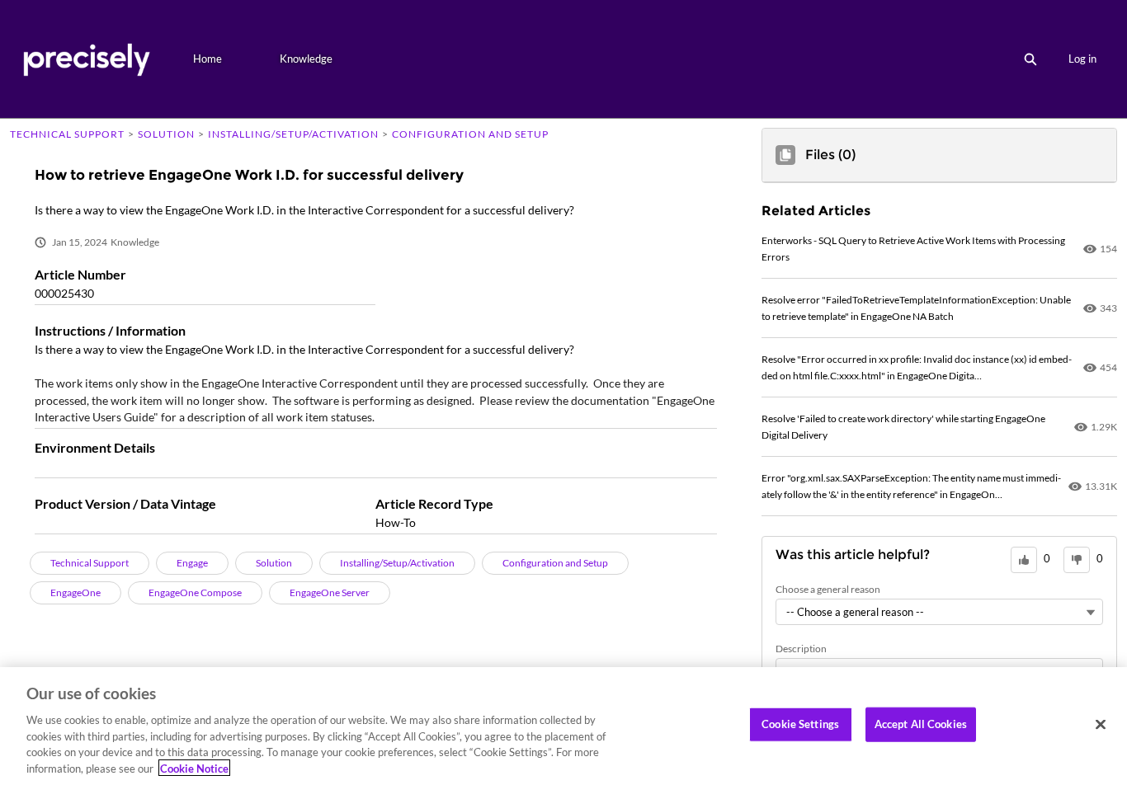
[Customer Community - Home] (86, 59)
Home (207, 58)
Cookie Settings (800, 724)
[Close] (1100, 725)
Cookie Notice (194, 767)
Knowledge (306, 58)
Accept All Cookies (921, 724)
